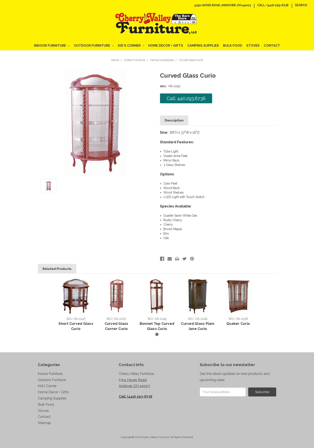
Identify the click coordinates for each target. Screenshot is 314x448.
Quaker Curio (238, 324)
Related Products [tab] (57, 269)
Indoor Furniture (50, 45)
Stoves (253, 45)
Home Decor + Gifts (165, 45)
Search (301, 5)
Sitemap (44, 423)
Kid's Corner (129, 45)
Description (174, 120)
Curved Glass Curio (191, 60)
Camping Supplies (203, 45)
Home (115, 60)
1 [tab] (156, 334)
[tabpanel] (76, 305)
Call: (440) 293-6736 (273, 5)
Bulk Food (232, 45)
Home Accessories (162, 60)
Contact (272, 45)
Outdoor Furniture (92, 45)
